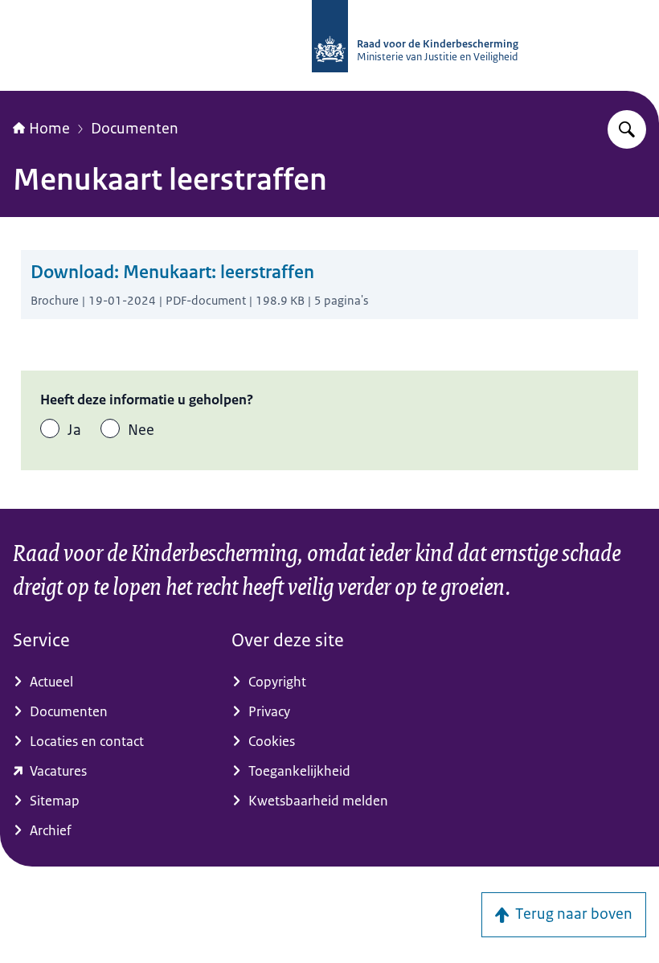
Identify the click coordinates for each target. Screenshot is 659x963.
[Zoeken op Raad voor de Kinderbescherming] (627, 129)
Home (49, 128)
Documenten (134, 128)
